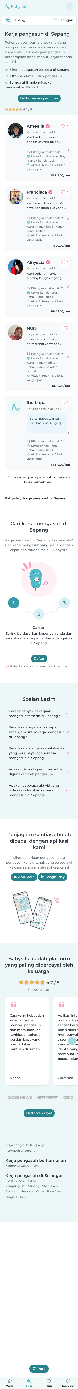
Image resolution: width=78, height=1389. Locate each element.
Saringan (65, 20)
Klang (31, 1181)
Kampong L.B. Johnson (22, 1165)
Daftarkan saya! (39, 1113)
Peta (41, 1369)
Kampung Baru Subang (22, 1186)
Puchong (12, 1191)
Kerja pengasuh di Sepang (24, 1145)
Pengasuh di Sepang (20, 1150)
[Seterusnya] (72, 1041)
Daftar (39, 658)
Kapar (40, 1191)
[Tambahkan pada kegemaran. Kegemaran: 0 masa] (66, 328)
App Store (26, 877)
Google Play (55, 877)
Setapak (27, 1191)
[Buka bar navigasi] (69, 6)
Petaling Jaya (15, 1181)
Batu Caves (55, 1191)
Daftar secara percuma (39, 98)
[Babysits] (16, 6)
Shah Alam (50, 1186)
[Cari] (8, 20)
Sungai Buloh (15, 1197)
